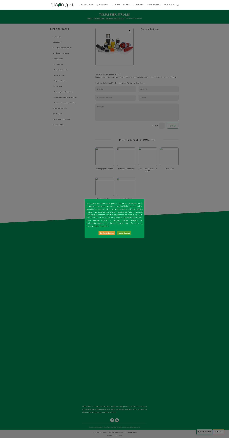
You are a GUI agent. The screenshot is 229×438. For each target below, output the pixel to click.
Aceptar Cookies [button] (124, 233)
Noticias (140, 5)
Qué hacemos (103, 5)
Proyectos (128, 5)
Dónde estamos (154, 5)
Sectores (116, 5)
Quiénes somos (87, 5)
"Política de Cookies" (101, 226)
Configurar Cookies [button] (107, 233)
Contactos (169, 5)
